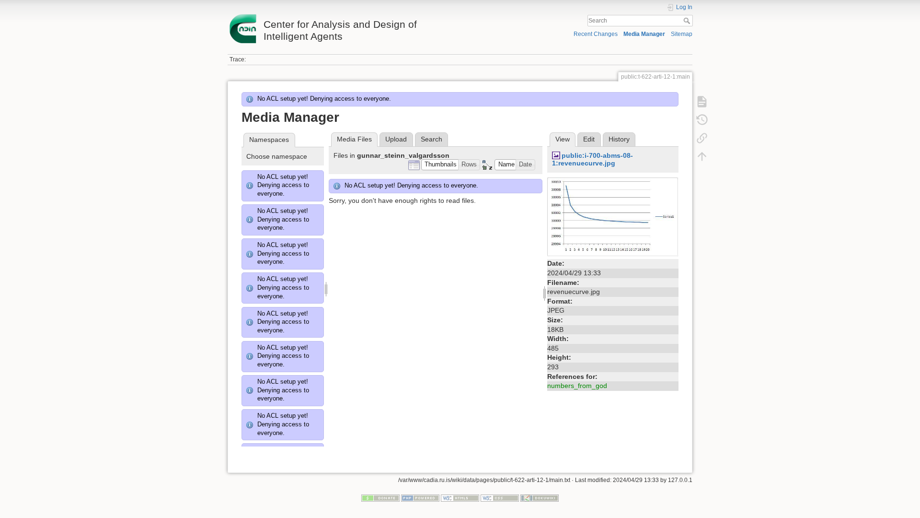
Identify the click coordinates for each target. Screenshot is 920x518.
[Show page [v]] (702, 102)
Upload (396, 139)
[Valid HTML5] (460, 497)
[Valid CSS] (500, 497)
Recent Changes (596, 34)
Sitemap (681, 34)
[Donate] (380, 497)
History (619, 139)
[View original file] (612, 217)
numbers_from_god (577, 385)
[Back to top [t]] (702, 156)
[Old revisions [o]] (702, 120)
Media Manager (644, 34)
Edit (589, 139)
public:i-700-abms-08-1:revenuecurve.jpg (592, 159)
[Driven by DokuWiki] (539, 497)
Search (687, 20)
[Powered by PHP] (420, 497)
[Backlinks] (702, 138)
